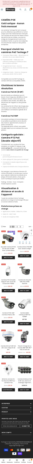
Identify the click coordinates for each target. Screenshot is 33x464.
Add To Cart (8, 257)
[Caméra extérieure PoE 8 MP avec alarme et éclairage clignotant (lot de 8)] (24, 369)
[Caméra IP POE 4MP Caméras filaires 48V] (8, 303)
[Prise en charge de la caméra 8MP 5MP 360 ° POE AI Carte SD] (24, 336)
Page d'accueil (4, 13)
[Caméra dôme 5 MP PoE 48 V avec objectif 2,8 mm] (8, 336)
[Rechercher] (20, 9)
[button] (11, 227)
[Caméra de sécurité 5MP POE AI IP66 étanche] (24, 270)
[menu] (2, 9)
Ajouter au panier (9, 390)
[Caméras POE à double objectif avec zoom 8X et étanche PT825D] (8, 270)
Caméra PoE (13, 13)
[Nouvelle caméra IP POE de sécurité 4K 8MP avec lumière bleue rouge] (8, 237)
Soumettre (26, 426)
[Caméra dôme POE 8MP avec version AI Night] (24, 237)
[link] (10, 461)
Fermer (31, 3)
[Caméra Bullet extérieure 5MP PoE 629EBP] (24, 303)
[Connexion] (25, 9)
